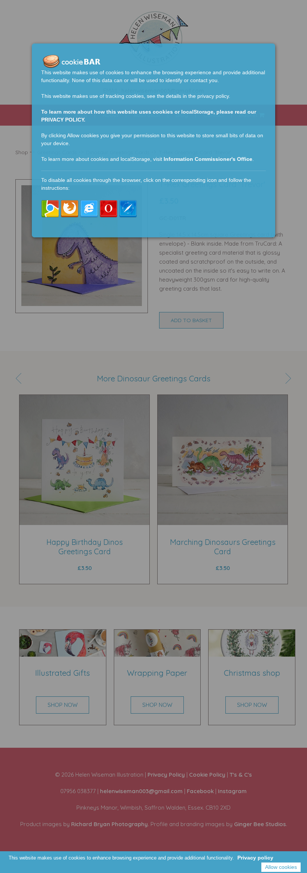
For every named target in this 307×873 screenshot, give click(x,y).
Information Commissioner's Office (208, 159)
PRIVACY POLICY (62, 120)
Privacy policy (255, 858)
